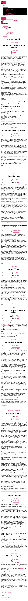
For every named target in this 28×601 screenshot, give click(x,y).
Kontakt (5, 15)
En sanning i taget (14, 176)
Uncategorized (14, 127)
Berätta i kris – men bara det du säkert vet (14, 46)
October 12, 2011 (16, 418)
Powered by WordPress (6, 597)
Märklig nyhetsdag (14, 495)
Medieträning (9, 13)
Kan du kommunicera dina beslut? (14, 130)
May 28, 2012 (16, 273)
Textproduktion (9, 12)
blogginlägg (22, 333)
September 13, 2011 (16, 560)
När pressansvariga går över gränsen (14, 226)
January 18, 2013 (16, 52)
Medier (14, 173)
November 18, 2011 (16, 316)
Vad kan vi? (5, 7)
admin (17, 50)
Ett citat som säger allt (14, 556)
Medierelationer (9, 9)
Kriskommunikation (10, 14)
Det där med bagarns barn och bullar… (14, 311)
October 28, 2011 (16, 347)
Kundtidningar (9, 10)
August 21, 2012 (16, 181)
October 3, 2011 (16, 500)
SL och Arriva (15, 69)
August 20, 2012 (16, 230)
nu (5, 123)
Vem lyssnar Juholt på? (14, 413)
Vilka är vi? (5, 5)
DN (1, 383)
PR (6, 8)
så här (21, 568)
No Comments (16, 53)
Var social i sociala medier (14, 342)
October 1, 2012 (16, 135)
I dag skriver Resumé (5, 324)
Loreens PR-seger (14, 269)
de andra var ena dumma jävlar (11, 509)
